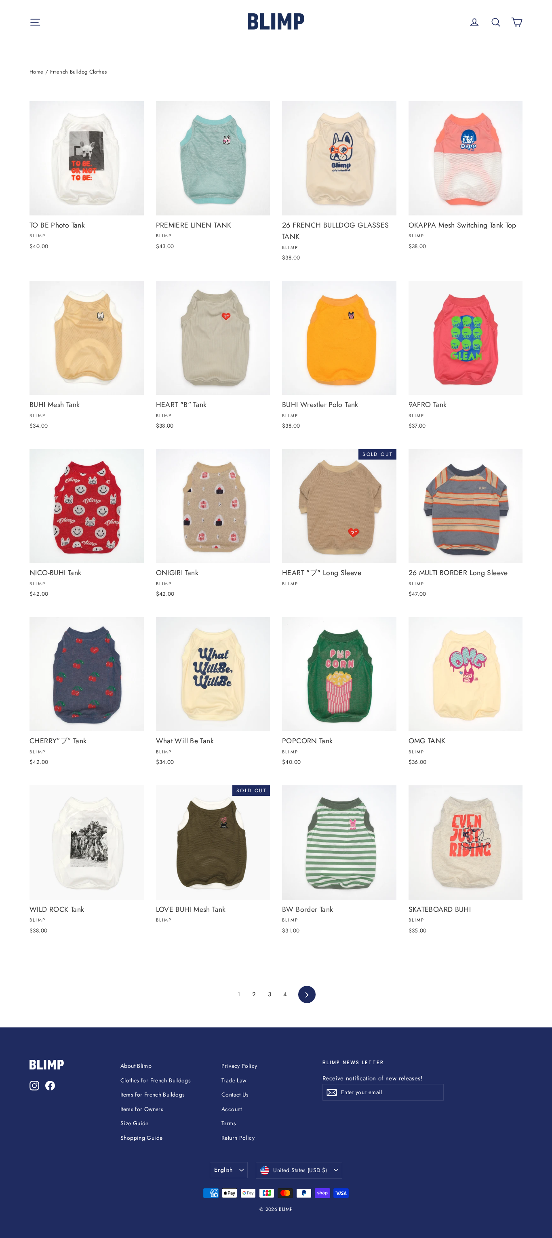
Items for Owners (141, 1109)
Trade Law (233, 1080)
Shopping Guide (141, 1138)
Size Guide (134, 1123)
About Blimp (136, 1066)
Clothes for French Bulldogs (155, 1080)
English (223, 1170)
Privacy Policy (239, 1066)
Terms (228, 1123)
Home (36, 72)
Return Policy (238, 1138)
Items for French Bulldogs (152, 1094)
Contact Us (235, 1094)
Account (231, 1109)
